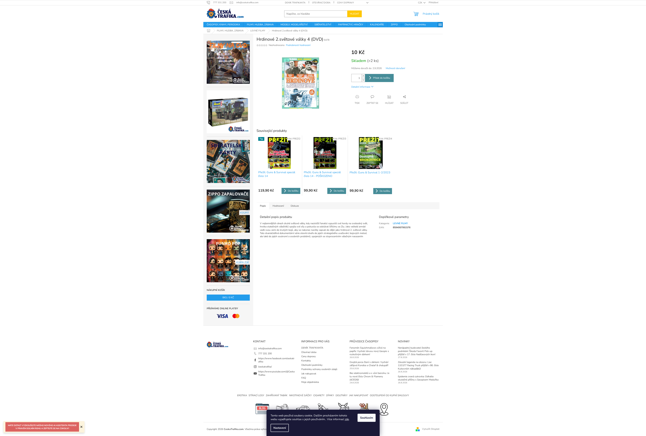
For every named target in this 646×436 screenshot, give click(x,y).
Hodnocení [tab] (278, 205)
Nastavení (279, 428)
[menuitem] (223, 24)
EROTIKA (242, 395)
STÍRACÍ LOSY (256, 395)
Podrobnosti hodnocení (298, 45)
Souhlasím (366, 418)
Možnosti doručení (395, 68)
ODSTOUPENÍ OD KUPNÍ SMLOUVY (389, 395)
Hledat (354, 13)
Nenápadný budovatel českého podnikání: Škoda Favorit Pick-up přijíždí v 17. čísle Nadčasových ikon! (416, 351)
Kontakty (306, 360)
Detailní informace (360, 86)
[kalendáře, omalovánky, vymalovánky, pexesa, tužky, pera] (363, 408)
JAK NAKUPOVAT (358, 395)
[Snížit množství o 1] (363, 80)
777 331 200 (265, 353)
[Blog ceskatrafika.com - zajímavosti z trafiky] (262, 408)
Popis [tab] (263, 205)
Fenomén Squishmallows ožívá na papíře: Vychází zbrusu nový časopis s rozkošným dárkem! (369, 351)
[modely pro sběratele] (302, 408)
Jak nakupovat (308, 373)
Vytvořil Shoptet (430, 429)
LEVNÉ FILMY (400, 223)
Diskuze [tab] (295, 205)
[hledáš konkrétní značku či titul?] (323, 408)
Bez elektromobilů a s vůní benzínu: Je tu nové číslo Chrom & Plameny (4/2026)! (369, 376)
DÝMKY (330, 395)
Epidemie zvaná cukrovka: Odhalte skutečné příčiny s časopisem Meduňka (418, 378)
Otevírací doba (321, 2)
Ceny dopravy (345, 2)
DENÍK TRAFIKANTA (295, 2)
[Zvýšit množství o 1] (363, 76)
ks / (228, 297)
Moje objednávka (310, 382)
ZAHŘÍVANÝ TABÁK (276, 395)
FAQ (303, 377)
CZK (420, 2)
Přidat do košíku (381, 78)
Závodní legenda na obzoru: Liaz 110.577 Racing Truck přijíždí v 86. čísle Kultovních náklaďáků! (418, 365)
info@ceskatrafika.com (270, 348)
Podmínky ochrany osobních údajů (319, 369)
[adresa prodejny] (383, 408)
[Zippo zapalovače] (282, 408)
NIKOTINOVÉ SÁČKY (300, 395)
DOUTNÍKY (341, 395)
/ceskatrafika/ (265, 366)
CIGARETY (318, 395)
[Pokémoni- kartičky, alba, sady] (343, 408)
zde (347, 419)
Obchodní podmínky (311, 365)
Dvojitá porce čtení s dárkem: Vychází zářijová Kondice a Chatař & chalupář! (369, 364)
